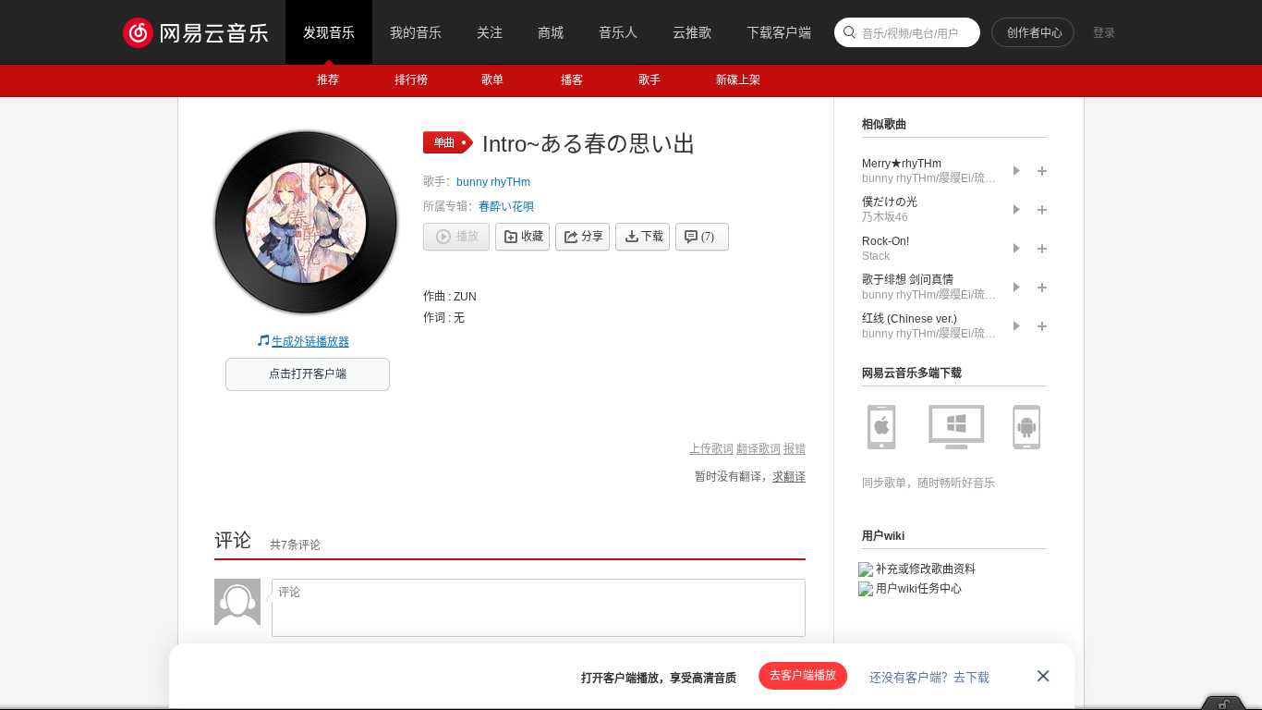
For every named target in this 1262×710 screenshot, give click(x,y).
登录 (1104, 33)
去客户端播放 (803, 675)
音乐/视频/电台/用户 (910, 34)
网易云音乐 (204, 32)
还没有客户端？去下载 (929, 677)
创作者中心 (1034, 33)
